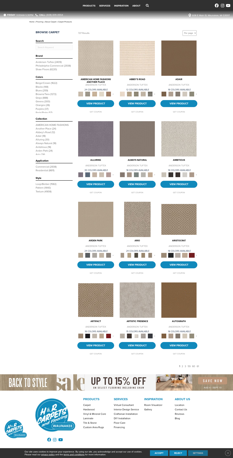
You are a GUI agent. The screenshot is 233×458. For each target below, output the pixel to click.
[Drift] (102, 255)
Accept (159, 453)
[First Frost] (185, 174)
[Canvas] (179, 138)
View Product (95, 103)
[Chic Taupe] (143, 93)
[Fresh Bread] (192, 174)
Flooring (39, 21)
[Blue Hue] (88, 255)
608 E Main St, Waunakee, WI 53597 (211, 15)
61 (198, 366)
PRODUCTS (91, 399)
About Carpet (50, 21)
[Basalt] (95, 174)
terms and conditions (74, 454)
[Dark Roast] (178, 174)
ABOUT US (182, 399)
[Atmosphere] (88, 93)
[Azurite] (88, 174)
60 (193, 366)
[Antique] (129, 255)
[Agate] (95, 57)
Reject (178, 453)
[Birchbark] (102, 174)
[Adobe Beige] (137, 219)
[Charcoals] (171, 174)
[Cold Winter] (143, 335)
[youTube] (228, 5)
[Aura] (137, 57)
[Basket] (129, 174)
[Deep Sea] (150, 335)
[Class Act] (178, 93)
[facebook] (217, 5)
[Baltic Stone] (137, 299)
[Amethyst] (95, 138)
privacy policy (48, 454)
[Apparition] (136, 255)
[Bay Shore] (143, 255)
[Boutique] (150, 174)
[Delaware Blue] (150, 93)
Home (31, 21)
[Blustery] (143, 174)
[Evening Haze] (109, 255)
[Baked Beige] (95, 93)
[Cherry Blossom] (192, 255)
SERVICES (121, 399)
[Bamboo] (129, 93)
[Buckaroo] (109, 93)
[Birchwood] (179, 219)
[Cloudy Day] (95, 255)
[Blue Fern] (136, 174)
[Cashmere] (185, 255)
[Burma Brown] (129, 335)
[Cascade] (178, 255)
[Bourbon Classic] (179, 57)
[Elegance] (185, 93)
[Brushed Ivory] (102, 93)
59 (189, 366)
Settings (198, 453)
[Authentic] (95, 219)
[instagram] (222, 5)
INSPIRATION (153, 399)
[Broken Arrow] (150, 255)
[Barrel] (137, 138)
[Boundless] (136, 93)
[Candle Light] (136, 335)
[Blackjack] (171, 255)
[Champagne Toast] (171, 93)
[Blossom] (109, 174)
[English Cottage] (192, 93)
